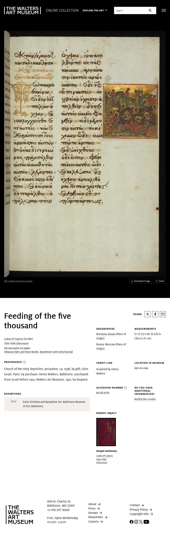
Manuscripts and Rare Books (22, 352)
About (92, 504)
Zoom (161, 281)
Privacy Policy (139, 509)
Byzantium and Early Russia (56, 352)
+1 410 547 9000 (58, 510)
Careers (93, 521)
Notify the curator (145, 399)
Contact (135, 505)
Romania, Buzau (105, 334)
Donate (93, 513)
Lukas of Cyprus (13, 339)
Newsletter (96, 517)
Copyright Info (139, 514)
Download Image (142, 281)
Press (92, 508)
